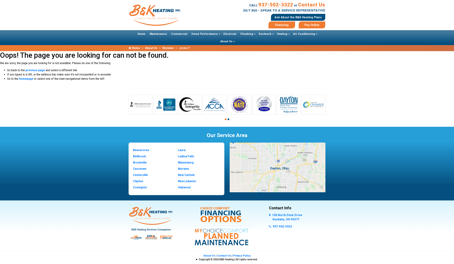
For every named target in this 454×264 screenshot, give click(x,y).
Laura (182, 150)
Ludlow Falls (186, 156)
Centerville (140, 175)
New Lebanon (187, 181)
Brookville (140, 162)
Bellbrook (139, 156)
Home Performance (205, 34)
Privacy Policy (242, 255)
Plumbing (246, 34)
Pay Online (312, 25)
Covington (140, 187)
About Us (226, 41)
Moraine (183, 168)
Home (141, 34)
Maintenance (158, 34)
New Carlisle (186, 175)
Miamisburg (186, 162)
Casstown (139, 168)
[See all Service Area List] (277, 167)
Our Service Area (227, 135)
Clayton (138, 181)
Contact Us (311, 5)
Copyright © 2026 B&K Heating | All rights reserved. (228, 259)
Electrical (229, 34)
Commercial (179, 34)
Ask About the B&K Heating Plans (298, 17)
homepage (26, 78)
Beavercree (141, 150)
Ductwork (265, 34)
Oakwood (184, 187)
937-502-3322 (275, 5)
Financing (282, 25)
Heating (282, 34)
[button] (225, 119)
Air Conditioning (304, 34)
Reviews (168, 48)
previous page (35, 70)
